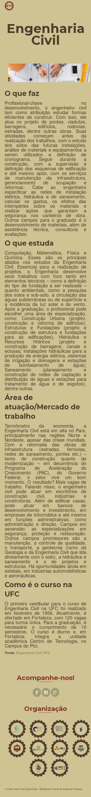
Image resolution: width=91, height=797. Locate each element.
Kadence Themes (72, 789)
